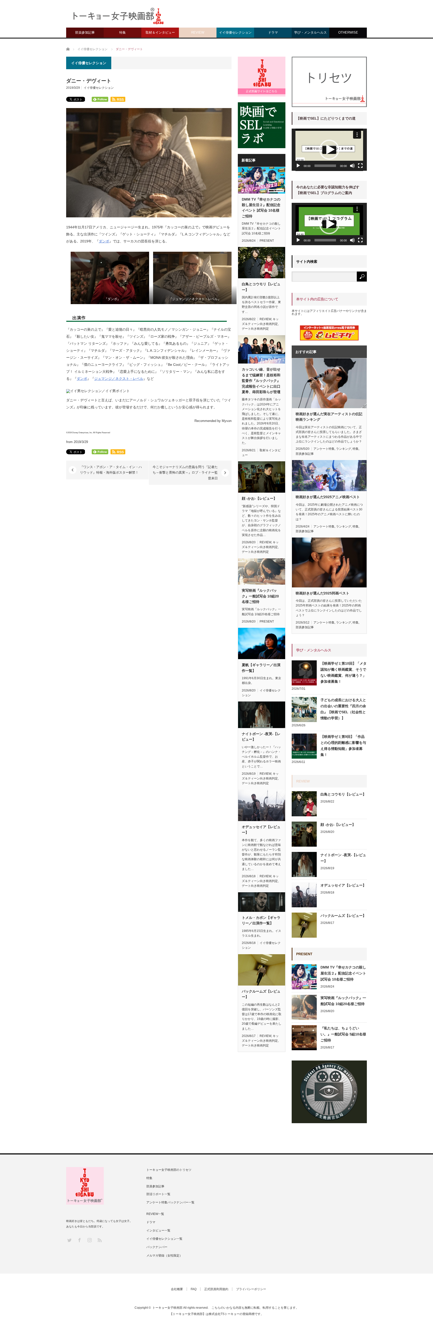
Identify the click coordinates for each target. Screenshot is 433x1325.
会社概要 (177, 1289)
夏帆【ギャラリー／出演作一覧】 (261, 667)
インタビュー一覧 (158, 1230)
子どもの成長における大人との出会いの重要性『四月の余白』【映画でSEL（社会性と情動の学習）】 (343, 709)
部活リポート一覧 (158, 1194)
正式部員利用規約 (216, 1289)
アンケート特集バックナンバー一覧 (170, 1202)
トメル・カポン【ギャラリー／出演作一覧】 (261, 920)
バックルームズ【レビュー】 (261, 994)
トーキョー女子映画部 (167, 1307)
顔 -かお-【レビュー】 (259, 498)
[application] (329, 150)
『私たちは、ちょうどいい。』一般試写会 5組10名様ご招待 (343, 1034)
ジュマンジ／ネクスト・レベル (118, 379)
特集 (122, 32)
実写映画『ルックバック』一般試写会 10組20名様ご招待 (260, 596)
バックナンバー (156, 1247)
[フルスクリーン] (360, 165)
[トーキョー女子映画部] (118, 17)
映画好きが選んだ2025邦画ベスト (322, 593)
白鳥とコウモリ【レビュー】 (261, 287)
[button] (329, 150)
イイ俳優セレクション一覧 (164, 1239)
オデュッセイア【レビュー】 (261, 829)
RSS (99, 1240)
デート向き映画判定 (255, 328)
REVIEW (197, 32)
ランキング (343, 449)
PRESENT (267, 240)
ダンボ (104, 241)
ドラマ (273, 32)
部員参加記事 (85, 32)
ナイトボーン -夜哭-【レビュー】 (261, 736)
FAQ (193, 1289)
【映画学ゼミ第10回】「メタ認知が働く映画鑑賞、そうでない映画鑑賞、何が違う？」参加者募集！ (343, 672)
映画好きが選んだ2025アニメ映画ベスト (328, 497)
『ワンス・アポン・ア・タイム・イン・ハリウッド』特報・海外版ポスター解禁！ (111, 469)
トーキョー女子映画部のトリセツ (168, 1170)
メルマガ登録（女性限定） (164, 1255)
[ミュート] (352, 165)
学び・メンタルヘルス (310, 32)
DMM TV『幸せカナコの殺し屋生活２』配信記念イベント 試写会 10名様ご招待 (261, 207)
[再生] (298, 165)
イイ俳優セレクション (235, 32)
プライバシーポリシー (251, 1289)
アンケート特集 (324, 449)
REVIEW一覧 (155, 1214)
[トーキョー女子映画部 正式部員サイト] (261, 76)
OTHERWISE (348, 32)
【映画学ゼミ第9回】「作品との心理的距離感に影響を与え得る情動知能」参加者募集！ (343, 746)
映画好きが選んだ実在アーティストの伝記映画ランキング (329, 416)
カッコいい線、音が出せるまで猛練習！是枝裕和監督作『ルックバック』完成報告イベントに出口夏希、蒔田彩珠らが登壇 (261, 380)
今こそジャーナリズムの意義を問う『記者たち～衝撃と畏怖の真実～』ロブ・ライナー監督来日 (185, 472)
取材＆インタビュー (160, 32)
